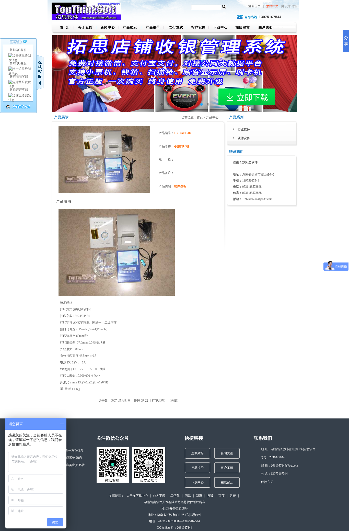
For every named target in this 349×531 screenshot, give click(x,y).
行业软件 (244, 129)
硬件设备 (244, 138)
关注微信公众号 (113, 438)
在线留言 (242, 28)
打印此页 (158, 400)
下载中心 (219, 28)
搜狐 (210, 495)
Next (289, 69)
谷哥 (233, 495)
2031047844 (277, 457)
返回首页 (254, 6)
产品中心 (130, 28)
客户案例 (197, 28)
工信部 (175, 495)
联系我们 (264, 28)
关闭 (174, 400)
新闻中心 (107, 28)
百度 (221, 495)
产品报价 (152, 28)
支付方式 (175, 28)
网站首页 (63, 28)
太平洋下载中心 (137, 495)
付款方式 (267, 482)
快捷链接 (194, 438)
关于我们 (85, 28)
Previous (59, 69)
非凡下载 (159, 495)
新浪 (199, 495)
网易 (188, 495)
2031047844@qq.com (284, 465)
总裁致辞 (197, 453)
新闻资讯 (227, 453)
